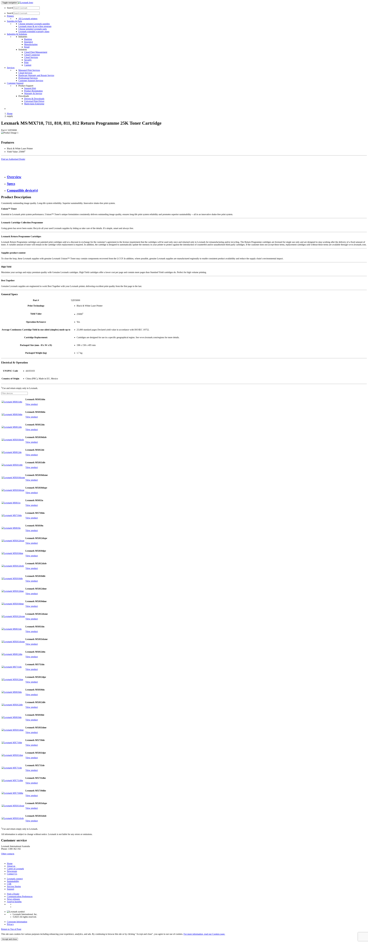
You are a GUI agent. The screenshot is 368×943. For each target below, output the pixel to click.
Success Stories (14, 886)
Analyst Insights (14, 901)
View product (31, 404)
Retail (26, 47)
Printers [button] (10, 16)
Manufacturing (31, 44)
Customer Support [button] (15, 83)
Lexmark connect (15, 878)
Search (10, 8)
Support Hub (30, 88)
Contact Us (12, 874)
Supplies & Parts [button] (14, 21)
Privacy (10, 924)
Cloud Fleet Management (35, 52)
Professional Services (28, 78)
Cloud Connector (32, 54)
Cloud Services (31, 57)
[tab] (187, 177)
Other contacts (7, 854)
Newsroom (12, 871)
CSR (9, 884)
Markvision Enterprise (34, 104)
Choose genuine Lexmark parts (32, 29)
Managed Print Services (29, 70)
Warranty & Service (33, 93)
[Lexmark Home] (25, 2)
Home (10, 113)
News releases (13, 899)
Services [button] (11, 67)
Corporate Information (17, 921)
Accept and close (9, 939)
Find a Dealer (13, 894)
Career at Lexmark (15, 868)
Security (28, 60)
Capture (27, 65)
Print (26, 62)
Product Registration (33, 91)
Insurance (28, 42)
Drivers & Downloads (34, 98)
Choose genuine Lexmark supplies (34, 24)
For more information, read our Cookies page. (204, 934)
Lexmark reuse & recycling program (34, 26)
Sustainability (13, 881)
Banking (28, 39)
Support (10, 889)
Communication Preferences (19, 896)
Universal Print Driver (34, 101)
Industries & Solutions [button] (17, 34)
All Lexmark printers (27, 18)
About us (11, 866)
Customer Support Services (30, 80)
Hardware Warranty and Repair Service (36, 75)
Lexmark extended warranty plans (33, 31)
